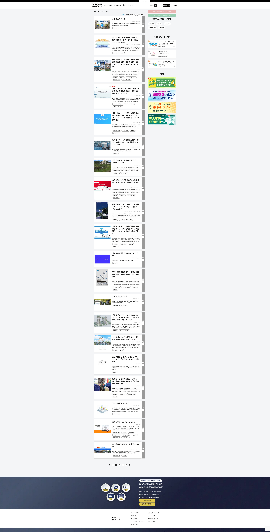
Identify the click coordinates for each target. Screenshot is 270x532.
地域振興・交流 (116, 435)
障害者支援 (125, 437)
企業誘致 (134, 435)
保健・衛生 (125, 104)
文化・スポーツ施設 (127, 79)
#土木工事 (167, 24)
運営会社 (133, 518)
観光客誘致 (131, 432)
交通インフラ (116, 133)
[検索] (155, 5)
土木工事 (122, 219)
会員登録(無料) (166, 5)
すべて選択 (140, 14)
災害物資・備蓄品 (126, 287)
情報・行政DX (161, 66)
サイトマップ (151, 521)
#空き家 (159, 24)
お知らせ (133, 516)
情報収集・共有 (116, 130)
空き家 (114, 263)
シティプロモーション (124, 330)
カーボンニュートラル (130, 77)
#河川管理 (161, 27)
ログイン (175, 5)
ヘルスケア (115, 244)
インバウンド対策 (131, 195)
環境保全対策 (122, 394)
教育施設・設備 (116, 79)
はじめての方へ (118, 5)
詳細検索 (151, 5)
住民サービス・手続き (118, 106)
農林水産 (133, 130)
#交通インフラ (152, 27)
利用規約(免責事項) (153, 518)
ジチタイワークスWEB (132, 0)
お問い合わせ (134, 524)
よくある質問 (151, 516)
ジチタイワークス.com (118, 0)
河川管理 (124, 173)
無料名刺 (155, 0)
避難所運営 (122, 195)
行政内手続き (125, 130)
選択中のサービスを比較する (162, 15)
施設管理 (115, 77)
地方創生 (115, 53)
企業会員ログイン (152, 513)
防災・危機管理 (162, 46)
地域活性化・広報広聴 (163, 56)
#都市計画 (151, 24)
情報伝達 (124, 432)
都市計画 (115, 28)
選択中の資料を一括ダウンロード (162, 11)
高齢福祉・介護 (116, 104)
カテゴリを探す (108, 5)
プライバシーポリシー (137, 521)
